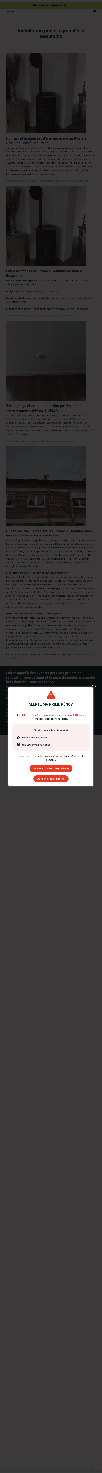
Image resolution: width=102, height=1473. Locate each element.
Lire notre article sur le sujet (51, 778)
